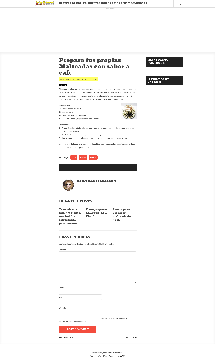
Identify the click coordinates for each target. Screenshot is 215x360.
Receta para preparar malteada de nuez (122, 214)
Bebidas (94, 79)
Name (62, 287)
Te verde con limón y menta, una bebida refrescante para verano (70, 216)
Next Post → (131, 337)
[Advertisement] (107, 27)
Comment (63, 249)
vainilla (93, 157)
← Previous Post (66, 337)
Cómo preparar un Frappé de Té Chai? (97, 213)
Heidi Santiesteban (67, 79)
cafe (74, 157)
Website (62, 308)
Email (62, 297)
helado (83, 157)
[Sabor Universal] (44, 4)
